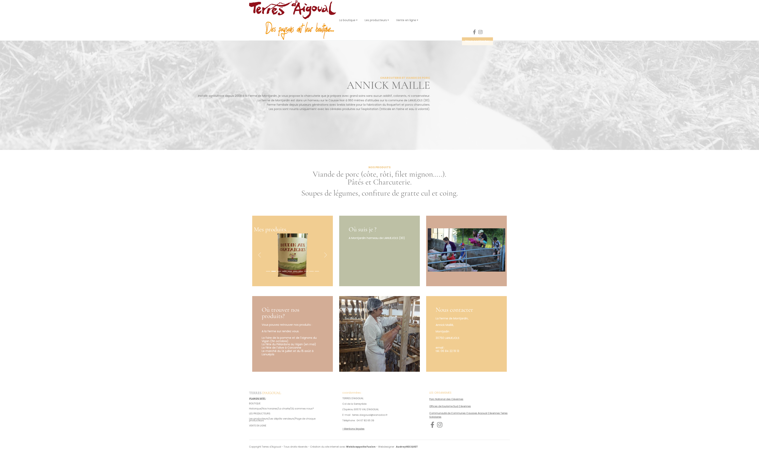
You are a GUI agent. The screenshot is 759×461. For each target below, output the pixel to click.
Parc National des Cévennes (446, 399)
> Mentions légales (353, 428)
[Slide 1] (268, 271)
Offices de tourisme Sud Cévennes (450, 406)
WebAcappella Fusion (361, 446)
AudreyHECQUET (407, 446)
